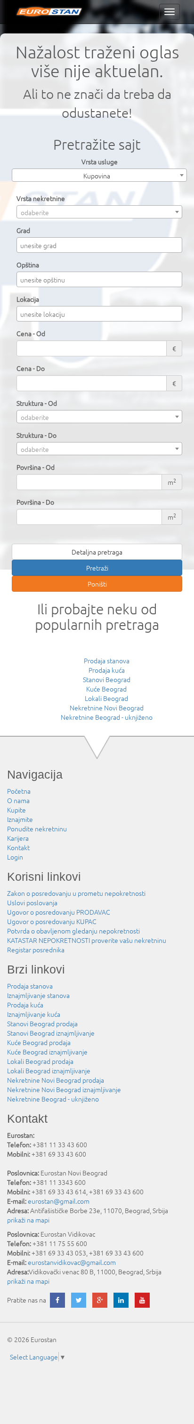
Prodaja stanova (106, 660)
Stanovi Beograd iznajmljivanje (51, 1033)
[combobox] (99, 175)
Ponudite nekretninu (37, 828)
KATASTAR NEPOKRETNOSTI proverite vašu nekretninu (86, 940)
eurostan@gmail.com (58, 1201)
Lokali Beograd (106, 698)
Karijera (18, 838)
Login (15, 856)
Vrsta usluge (99, 161)
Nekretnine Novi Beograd (107, 707)
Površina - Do (35, 502)
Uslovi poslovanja (32, 902)
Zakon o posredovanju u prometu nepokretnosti (76, 893)
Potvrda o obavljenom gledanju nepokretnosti (73, 930)
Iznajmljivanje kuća (33, 1014)
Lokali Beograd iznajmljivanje (48, 1070)
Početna (19, 791)
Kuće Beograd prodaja (39, 1042)
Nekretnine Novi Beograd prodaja (55, 1080)
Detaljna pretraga (97, 551)
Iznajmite (20, 819)
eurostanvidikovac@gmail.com (72, 1262)
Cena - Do (30, 368)
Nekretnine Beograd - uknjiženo (107, 717)
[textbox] (101, 245)
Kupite (16, 809)
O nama (18, 800)
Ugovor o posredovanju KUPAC (52, 921)
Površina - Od (35, 467)
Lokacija (27, 299)
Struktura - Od (36, 403)
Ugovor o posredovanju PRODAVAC (58, 912)
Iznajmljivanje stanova (38, 995)
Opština (27, 264)
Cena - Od (30, 333)
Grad (23, 230)
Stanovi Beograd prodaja (42, 1023)
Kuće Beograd (106, 688)
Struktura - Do (36, 435)
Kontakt (18, 847)
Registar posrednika (36, 949)
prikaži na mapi (28, 1219)
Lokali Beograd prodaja (40, 1061)
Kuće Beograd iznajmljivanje (47, 1051)
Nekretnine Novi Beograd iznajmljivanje (64, 1089)
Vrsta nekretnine (40, 198)
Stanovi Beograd (106, 679)
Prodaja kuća (107, 670)
